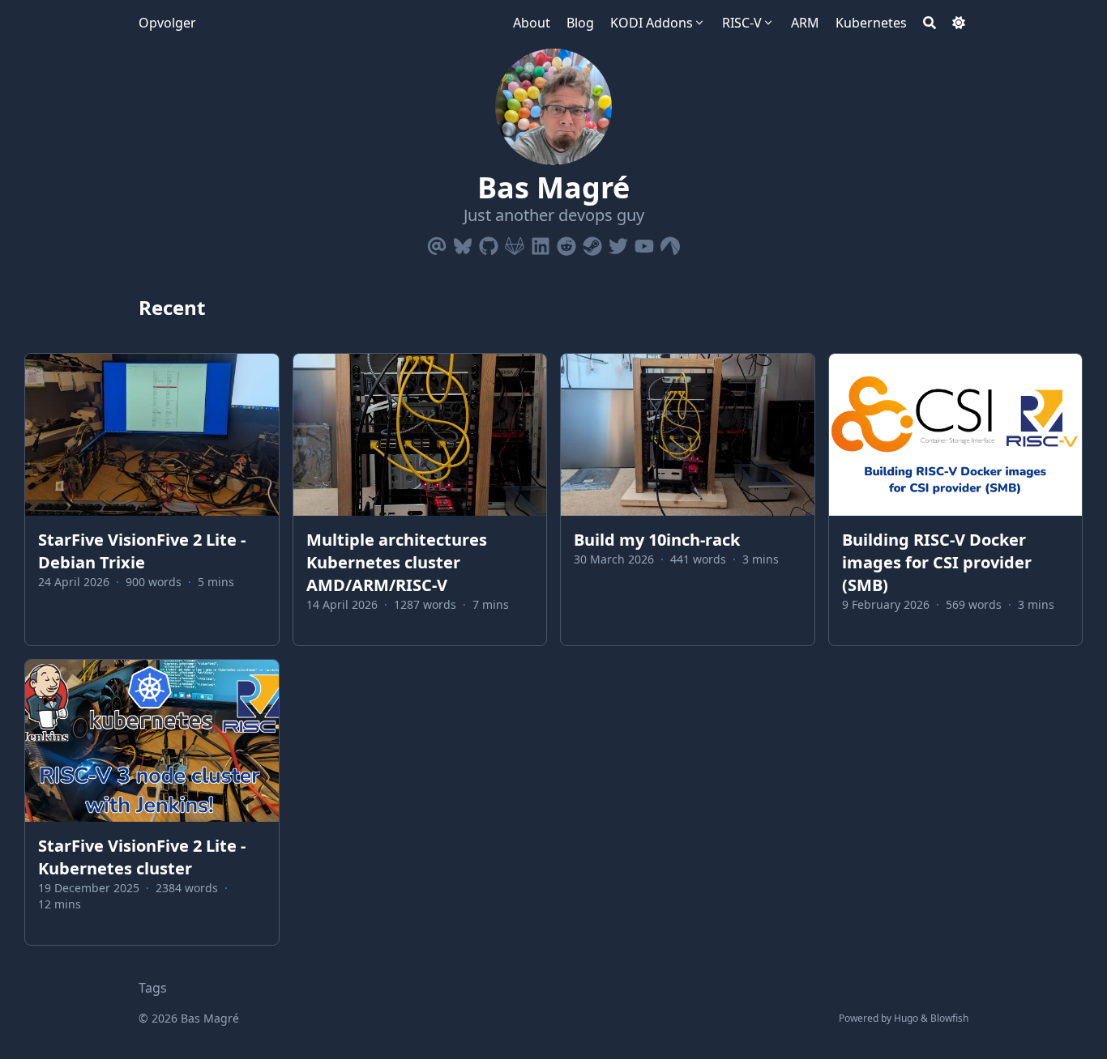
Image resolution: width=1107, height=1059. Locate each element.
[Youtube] (644, 243)
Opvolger (167, 23)
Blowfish (949, 1018)
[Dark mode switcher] (958, 22)
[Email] (437, 243)
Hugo (906, 1018)
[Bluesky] (463, 243)
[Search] (929, 22)
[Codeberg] (670, 243)
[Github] (489, 243)
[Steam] (592, 243)
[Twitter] (618, 243)
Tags (153, 988)
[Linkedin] (541, 243)
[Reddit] (566, 243)
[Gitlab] (515, 243)
